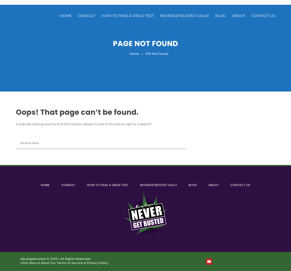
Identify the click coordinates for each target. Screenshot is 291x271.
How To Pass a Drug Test (127, 16)
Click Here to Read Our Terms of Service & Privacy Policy (64, 262)
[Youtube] (209, 262)
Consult (86, 16)
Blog (220, 16)
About (238, 16)
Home (65, 16)
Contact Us (263, 16)
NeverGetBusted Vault (184, 16)
